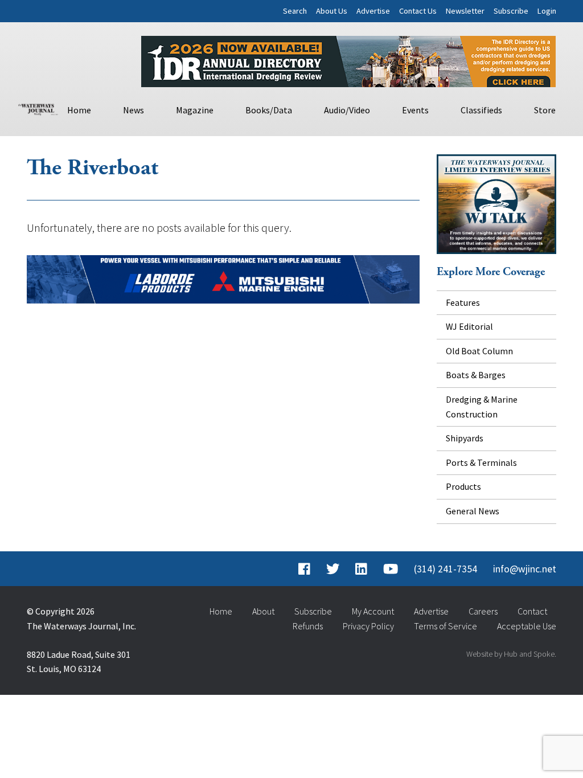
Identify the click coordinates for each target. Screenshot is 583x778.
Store (545, 110)
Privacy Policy (368, 626)
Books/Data (268, 110)
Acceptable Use (526, 626)
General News (472, 511)
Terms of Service (445, 626)
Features (463, 302)
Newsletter (465, 11)
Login (546, 11)
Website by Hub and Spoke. (511, 654)
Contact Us (418, 11)
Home (79, 110)
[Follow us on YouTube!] (390, 569)
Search (295, 11)
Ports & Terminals (481, 462)
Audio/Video (347, 110)
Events (415, 110)
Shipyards (464, 438)
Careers (483, 611)
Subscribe (511, 11)
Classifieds (481, 110)
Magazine (195, 110)
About (263, 611)
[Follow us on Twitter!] (332, 569)
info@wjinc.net (524, 569)
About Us (331, 11)
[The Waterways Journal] (38, 108)
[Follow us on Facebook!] (304, 569)
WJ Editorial (469, 326)
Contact (532, 611)
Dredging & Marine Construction (482, 407)
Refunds (308, 626)
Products (463, 486)
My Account (373, 611)
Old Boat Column (479, 351)
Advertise (373, 11)
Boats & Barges (476, 374)
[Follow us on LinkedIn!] (361, 569)
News (133, 110)
